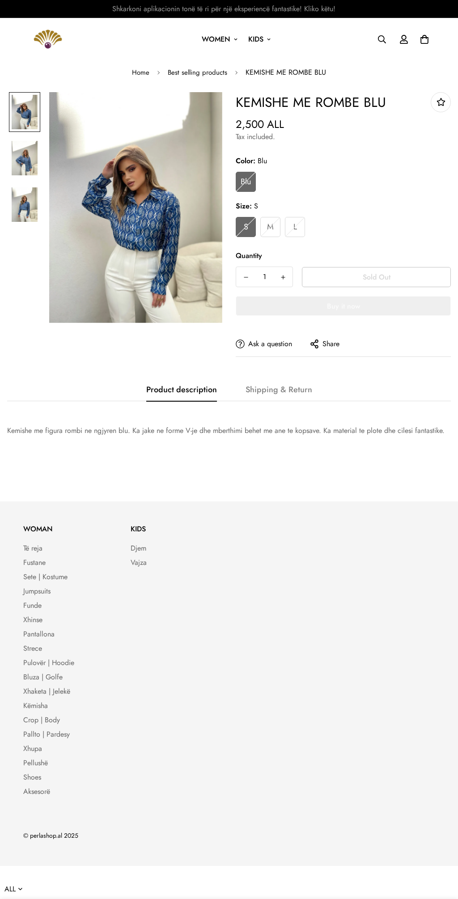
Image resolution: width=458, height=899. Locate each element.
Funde (32, 605)
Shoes (32, 777)
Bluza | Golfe (43, 677)
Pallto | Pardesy (46, 734)
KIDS (255, 39)
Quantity (249, 255)
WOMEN (216, 39)
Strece (32, 648)
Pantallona (39, 634)
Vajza (139, 562)
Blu (246, 181)
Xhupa (32, 748)
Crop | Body (41, 720)
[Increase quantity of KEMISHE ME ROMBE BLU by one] (283, 277)
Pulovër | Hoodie (48, 662)
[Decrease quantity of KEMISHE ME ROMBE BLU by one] (245, 277)
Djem (138, 548)
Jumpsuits (37, 591)
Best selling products (197, 72)
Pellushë (35, 763)
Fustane (34, 562)
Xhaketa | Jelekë (46, 691)
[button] (422, 39)
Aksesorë (36, 791)
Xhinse (32, 620)
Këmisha (35, 705)
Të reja (32, 548)
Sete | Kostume (45, 577)
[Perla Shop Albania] (47, 39)
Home (140, 72)
